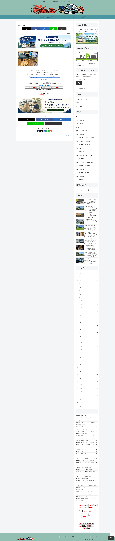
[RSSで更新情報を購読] (50, 131)
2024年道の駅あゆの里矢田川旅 (84, 162)
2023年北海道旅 (80, 176)
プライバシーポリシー (82, 106)
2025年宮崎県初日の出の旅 (83, 144)
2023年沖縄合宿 (80, 179)
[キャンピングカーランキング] (29, 87)
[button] (62, 28)
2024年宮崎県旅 (80, 158)
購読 (79, 83)
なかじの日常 (79, 123)
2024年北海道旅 (80, 151)
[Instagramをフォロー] (44, 131)
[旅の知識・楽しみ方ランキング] (36, 87)
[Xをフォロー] (41, 131)
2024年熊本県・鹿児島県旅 (83, 165)
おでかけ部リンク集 (81, 99)
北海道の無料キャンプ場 (82, 190)
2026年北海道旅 (80, 120)
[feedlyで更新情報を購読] (47, 131)
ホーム (77, 116)
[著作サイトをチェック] (38, 131)
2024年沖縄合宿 (80, 148)
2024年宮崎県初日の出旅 (82, 172)
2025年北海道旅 (80, 134)
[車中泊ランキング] (52, 87)
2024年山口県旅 (80, 169)
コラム (77, 127)
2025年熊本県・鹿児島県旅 (83, 141)
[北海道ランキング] (44, 87)
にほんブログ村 (44, 79)
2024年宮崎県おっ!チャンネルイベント (86, 155)
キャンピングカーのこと (82, 130)
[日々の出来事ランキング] (59, 87)
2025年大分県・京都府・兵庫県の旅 (85, 137)
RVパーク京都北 (80, 63)
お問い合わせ (79, 102)
